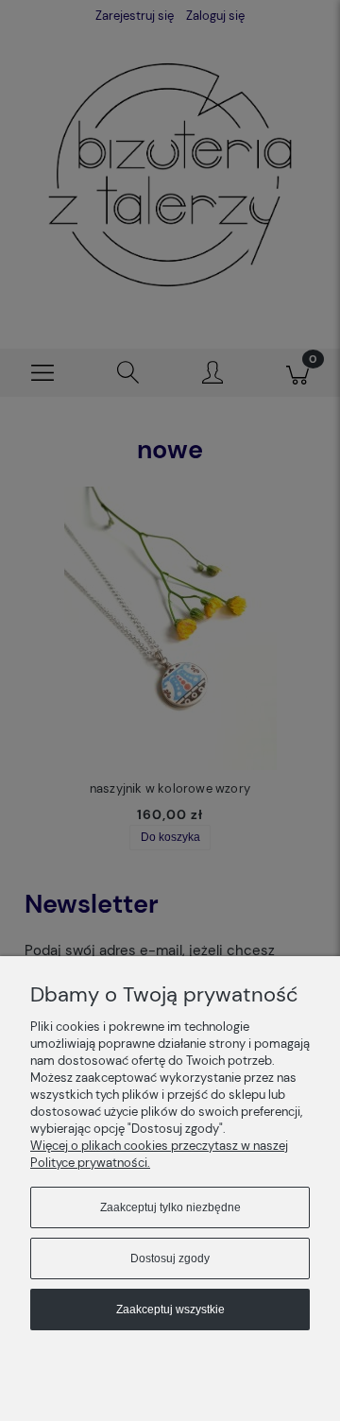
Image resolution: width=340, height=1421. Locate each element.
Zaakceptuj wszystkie (170, 1309)
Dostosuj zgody (170, 1258)
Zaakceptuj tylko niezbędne (170, 1207)
